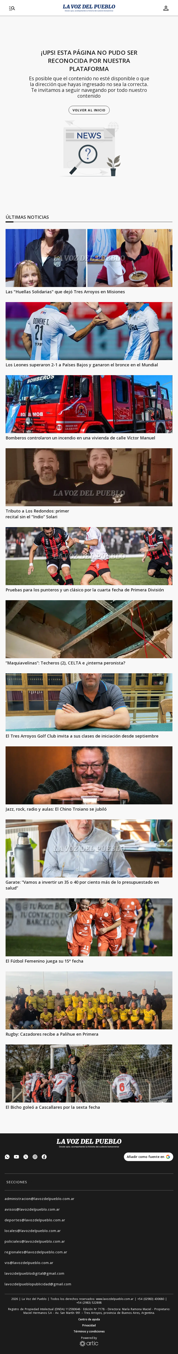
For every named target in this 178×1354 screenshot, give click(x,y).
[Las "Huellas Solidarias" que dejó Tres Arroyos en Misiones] (89, 258)
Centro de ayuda (89, 1319)
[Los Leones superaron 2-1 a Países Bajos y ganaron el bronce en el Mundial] (89, 331)
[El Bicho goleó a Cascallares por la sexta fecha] (89, 1074)
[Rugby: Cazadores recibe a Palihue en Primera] (89, 1000)
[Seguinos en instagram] (35, 1157)
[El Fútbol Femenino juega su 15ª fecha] (89, 927)
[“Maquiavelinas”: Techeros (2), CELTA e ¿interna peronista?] (89, 629)
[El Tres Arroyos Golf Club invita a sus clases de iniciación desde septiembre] (89, 702)
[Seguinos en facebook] (44, 1157)
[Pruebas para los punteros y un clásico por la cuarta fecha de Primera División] (89, 556)
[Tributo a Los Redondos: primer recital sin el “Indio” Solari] (89, 477)
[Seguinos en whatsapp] (7, 1157)
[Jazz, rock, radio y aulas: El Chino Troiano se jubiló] (89, 775)
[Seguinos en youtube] (16, 1157)
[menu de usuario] (166, 8)
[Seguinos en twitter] (25, 1157)
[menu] (33, 8)
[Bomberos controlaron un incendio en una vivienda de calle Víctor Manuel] (89, 404)
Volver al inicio (89, 110)
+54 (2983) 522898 (89, 1303)
